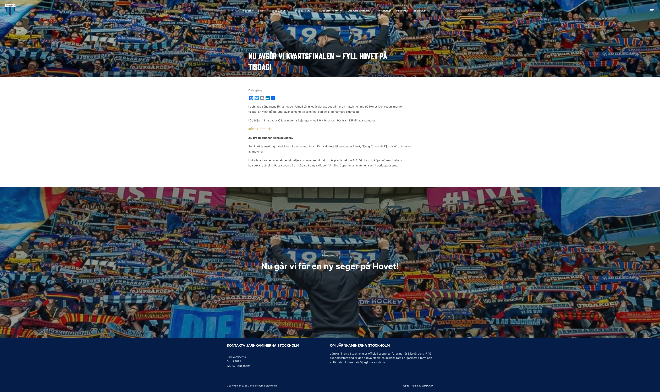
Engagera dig (302, 10)
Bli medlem (420, 10)
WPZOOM (427, 385)
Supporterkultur (329, 10)
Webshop (385, 10)
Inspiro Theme (410, 385)
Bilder (261, 10)
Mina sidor (402, 10)
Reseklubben (278, 10)
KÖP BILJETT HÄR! (260, 129)
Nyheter (248, 10)
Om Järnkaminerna (359, 10)
